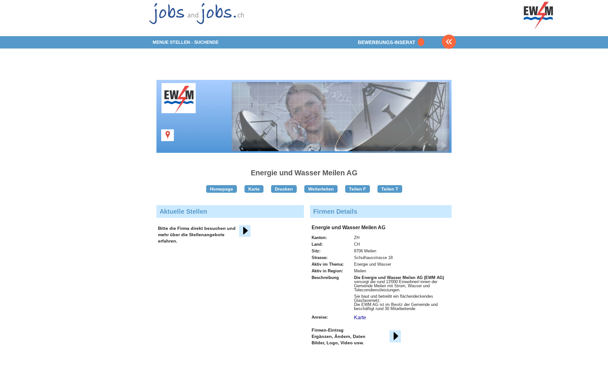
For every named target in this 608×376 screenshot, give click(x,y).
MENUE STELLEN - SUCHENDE (185, 42)
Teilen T (389, 188)
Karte (254, 188)
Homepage (221, 188)
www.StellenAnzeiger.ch (195, 17)
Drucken (284, 188)
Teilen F (357, 188)
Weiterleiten (321, 188)
